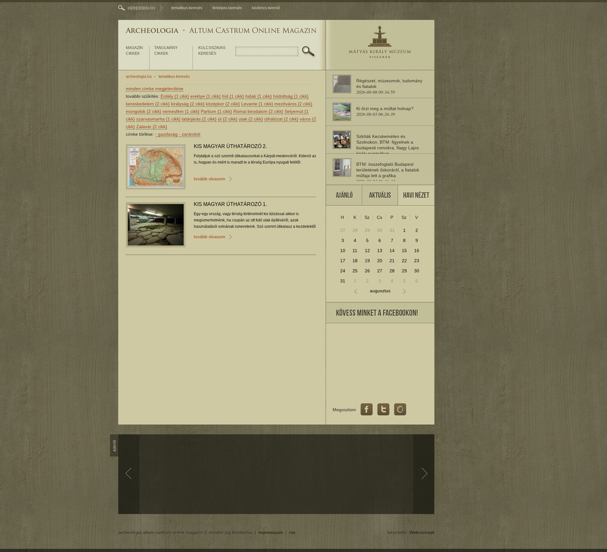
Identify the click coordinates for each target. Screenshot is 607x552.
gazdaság (166, 134)
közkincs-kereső (266, 8)
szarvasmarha (158, 118)
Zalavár (151, 126)
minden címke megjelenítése (154, 88)
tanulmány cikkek (166, 51)
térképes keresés (227, 8)
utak (251, 118)
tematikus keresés (186, 8)
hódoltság (291, 96)
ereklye (205, 96)
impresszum (271, 532)
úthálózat (281, 118)
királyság (188, 103)
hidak (258, 96)
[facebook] (366, 409)
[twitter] (383, 409)
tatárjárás (199, 118)
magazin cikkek (134, 51)
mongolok (143, 111)
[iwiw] (400, 409)
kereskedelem (148, 103)
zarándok (189, 134)
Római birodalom (258, 111)
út (227, 118)
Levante (257, 103)
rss (292, 532)
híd (233, 96)
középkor (223, 103)
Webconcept (421, 532)
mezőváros (293, 103)
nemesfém (180, 111)
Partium (216, 111)
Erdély (175, 96)
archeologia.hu (139, 76)
